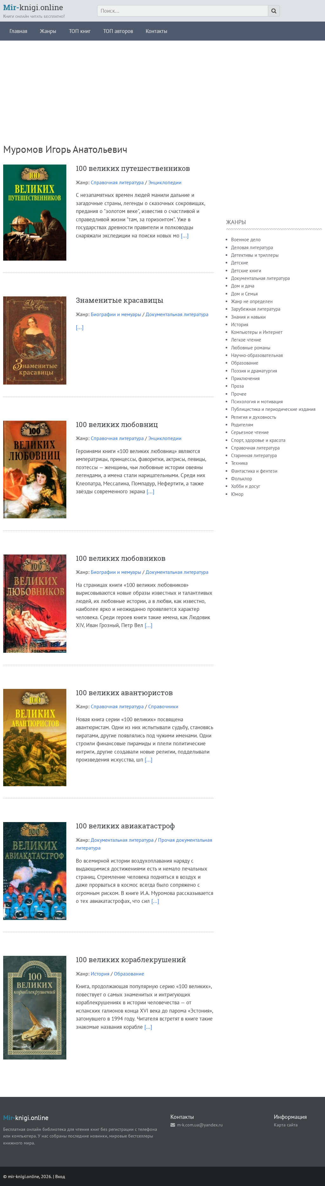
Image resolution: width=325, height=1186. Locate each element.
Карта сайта (286, 1125)
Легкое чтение (246, 340)
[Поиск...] (274, 10)
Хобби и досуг (245, 486)
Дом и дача (242, 286)
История (100, 973)
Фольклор (241, 479)
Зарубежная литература (255, 309)
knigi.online (33, 7)
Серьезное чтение (250, 432)
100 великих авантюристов (124, 692)
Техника (239, 463)
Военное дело (246, 240)
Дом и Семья (244, 294)
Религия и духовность (253, 417)
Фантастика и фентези (254, 471)
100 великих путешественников (133, 168)
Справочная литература (117, 182)
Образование (129, 973)
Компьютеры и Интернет (256, 332)
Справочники (163, 706)
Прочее (239, 394)
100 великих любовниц (117, 424)
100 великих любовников (121, 558)
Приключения (245, 378)
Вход (60, 1176)
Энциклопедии (165, 182)
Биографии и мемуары (116, 314)
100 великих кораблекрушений (131, 959)
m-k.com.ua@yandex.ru (200, 1125)
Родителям (242, 425)
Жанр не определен (252, 301)
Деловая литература (252, 247)
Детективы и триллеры (255, 255)
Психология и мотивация (257, 402)
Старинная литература (254, 455)
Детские (239, 263)
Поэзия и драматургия (254, 371)
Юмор (237, 494)
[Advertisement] (162, 85)
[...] (185, 235)
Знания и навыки (248, 317)
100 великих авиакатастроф (125, 825)
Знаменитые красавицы (119, 300)
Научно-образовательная (257, 355)
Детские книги (246, 271)
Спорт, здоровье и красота (258, 440)
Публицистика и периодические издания (273, 409)
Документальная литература (177, 314)
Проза (237, 386)
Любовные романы (250, 348)
